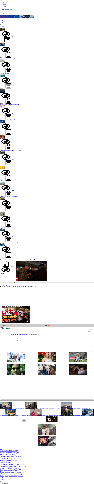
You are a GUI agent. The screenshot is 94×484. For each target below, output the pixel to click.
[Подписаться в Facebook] (46, 325)
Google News (43, 325)
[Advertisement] (22, 346)
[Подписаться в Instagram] (49, 325)
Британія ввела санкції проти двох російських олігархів (18, 340)
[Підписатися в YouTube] (54, 325)
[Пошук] (0, 24)
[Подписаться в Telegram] (47, 325)
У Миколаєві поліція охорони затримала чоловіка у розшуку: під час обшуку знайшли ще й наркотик (24, 334)
